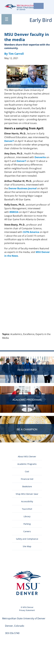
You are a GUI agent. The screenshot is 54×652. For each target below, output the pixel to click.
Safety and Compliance (27, 539)
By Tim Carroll (14, 54)
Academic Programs (27, 464)
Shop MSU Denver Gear (27, 494)
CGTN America (31, 232)
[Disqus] (27, 295)
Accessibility (27, 501)
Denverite (40, 157)
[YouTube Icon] (42, 562)
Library (27, 516)
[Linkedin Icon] (27, 562)
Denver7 (9, 141)
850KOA (14, 212)
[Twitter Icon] (19, 562)
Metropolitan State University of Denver (23, 618)
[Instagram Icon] (34, 562)
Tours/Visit (27, 509)
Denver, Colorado (14, 625)
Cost (27, 471)
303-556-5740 (12, 633)
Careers (27, 531)
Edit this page (44, 343)
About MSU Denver (27, 456)
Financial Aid (27, 479)
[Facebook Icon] (11, 562)
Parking (27, 524)
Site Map (27, 546)
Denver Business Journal (22, 188)
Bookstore (27, 486)
